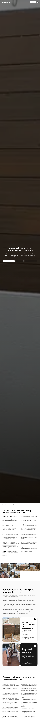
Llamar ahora (19, 261)
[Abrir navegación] (38, 2)
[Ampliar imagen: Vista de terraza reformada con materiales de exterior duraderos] (25, 567)
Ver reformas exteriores (30, 261)
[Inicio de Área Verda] (6, 2)
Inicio (3, 504)
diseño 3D (32, 535)
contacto (28, 717)
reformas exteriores (32, 611)
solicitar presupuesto (25, 548)
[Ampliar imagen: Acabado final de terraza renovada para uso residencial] (15, 574)
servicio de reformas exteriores (9, 545)
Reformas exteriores (8, 504)
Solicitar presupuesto (9, 261)
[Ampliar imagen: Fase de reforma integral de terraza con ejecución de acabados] (15, 567)
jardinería (23, 712)
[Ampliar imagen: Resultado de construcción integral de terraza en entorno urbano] (35, 567)
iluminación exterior (25, 535)
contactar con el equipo (8, 613)
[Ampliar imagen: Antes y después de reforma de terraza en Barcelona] (5, 574)
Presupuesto (33, 2)
